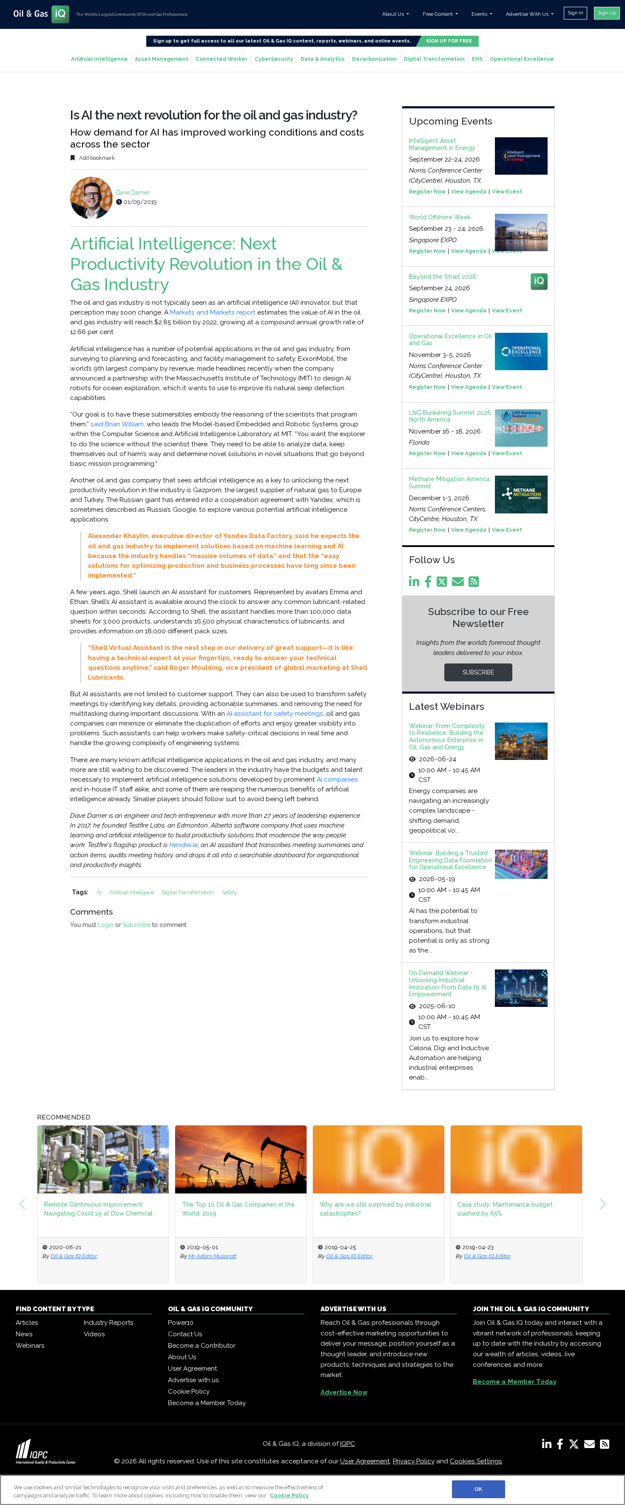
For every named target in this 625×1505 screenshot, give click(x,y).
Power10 (180, 1322)
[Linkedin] (416, 584)
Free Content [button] (438, 14)
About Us (182, 1357)
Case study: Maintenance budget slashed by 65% (505, 1209)
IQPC (347, 1444)
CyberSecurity (274, 59)
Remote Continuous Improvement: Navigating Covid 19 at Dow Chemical (98, 1209)
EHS (477, 59)
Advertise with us (193, 1380)
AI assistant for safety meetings (275, 713)
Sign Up (607, 13)
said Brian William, (118, 424)
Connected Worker (221, 59)
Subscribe (137, 924)
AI (99, 892)
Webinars (30, 1345)
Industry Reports (108, 1322)
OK (478, 1489)
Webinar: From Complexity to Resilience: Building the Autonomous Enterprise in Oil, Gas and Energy (447, 737)
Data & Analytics (323, 59)
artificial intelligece (132, 892)
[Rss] (475, 584)
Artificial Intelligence (99, 59)
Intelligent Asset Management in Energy (442, 144)
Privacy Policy (414, 1461)
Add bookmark (96, 158)
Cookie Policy (189, 1391)
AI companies (337, 779)
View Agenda (468, 191)
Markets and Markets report (213, 312)
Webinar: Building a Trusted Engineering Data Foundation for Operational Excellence (450, 860)
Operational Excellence (522, 59)
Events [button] (480, 14)
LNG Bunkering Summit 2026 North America (450, 416)
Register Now (427, 191)
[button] (22, 1204)
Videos (94, 1334)
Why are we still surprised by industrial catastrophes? (375, 1209)
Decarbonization (374, 59)
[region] (312, 1490)
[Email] (459, 584)
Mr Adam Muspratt (212, 1256)
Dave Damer (133, 192)
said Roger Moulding (188, 668)
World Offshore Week (440, 217)
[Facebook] (429, 584)
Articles (27, 1322)
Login (106, 924)
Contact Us (185, 1334)
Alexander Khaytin (118, 536)
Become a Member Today (207, 1403)
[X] (575, 1446)
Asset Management (161, 59)
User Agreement (192, 1368)
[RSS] (604, 1446)
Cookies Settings (476, 1461)
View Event (507, 191)
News (24, 1334)
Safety (229, 892)
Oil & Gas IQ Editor (74, 1256)
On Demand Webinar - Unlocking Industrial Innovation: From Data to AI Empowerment (447, 983)
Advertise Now (344, 1392)
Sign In (575, 13)
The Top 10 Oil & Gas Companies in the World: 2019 (238, 1209)
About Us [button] (393, 14)
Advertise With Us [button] (528, 14)
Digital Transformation (434, 59)
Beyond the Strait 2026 (442, 276)
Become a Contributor (202, 1345)
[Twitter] (443, 584)
